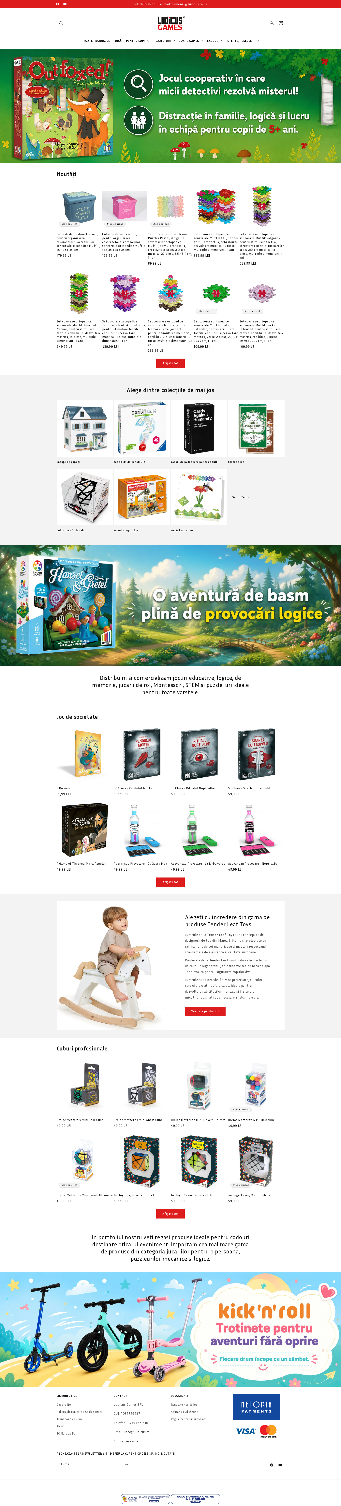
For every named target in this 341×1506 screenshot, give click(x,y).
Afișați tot (170, 363)
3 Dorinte (63, 788)
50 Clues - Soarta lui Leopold (249, 788)
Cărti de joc (236, 461)
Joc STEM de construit (129, 461)
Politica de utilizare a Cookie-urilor (80, 1411)
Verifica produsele (205, 1011)
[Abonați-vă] (126, 1464)
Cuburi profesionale (71, 530)
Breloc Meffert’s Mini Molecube (251, 1120)
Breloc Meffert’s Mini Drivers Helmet (198, 1120)
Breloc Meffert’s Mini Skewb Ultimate (85, 1195)
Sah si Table (240, 497)
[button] (61, 23)
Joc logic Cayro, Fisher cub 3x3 (192, 1195)
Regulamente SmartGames (189, 1419)
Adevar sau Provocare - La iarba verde (198, 863)
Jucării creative (182, 530)
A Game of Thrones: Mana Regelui (81, 863)
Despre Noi (64, 1404)
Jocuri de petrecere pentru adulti (194, 461)
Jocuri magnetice (126, 530)
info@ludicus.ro (137, 1432)
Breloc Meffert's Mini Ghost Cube (138, 1120)
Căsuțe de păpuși (68, 461)
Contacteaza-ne (126, 1441)
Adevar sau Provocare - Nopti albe (253, 863)
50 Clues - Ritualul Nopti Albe (193, 788)
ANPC (60, 1426)
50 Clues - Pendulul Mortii (133, 788)
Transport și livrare (70, 1419)
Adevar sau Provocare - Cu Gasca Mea (140, 863)
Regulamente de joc (184, 1404)
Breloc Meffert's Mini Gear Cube (80, 1120)
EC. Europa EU (66, 1433)
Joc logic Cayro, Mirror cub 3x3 (250, 1195)
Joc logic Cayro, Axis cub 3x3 (134, 1195)
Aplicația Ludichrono (185, 1411)
